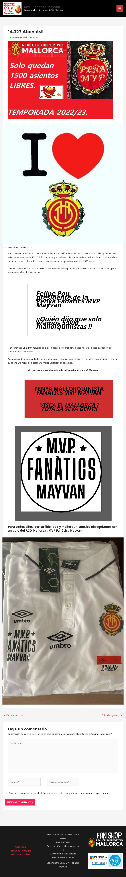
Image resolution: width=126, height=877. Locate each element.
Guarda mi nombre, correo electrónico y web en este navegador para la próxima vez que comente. (59, 792)
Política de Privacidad (20, 850)
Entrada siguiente (112, 715)
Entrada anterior (13, 715)
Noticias (34, 37)
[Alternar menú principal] (119, 8)
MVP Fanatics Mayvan (42, 7)
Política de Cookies (20, 854)
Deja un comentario (18, 37)
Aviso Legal (20, 846)
